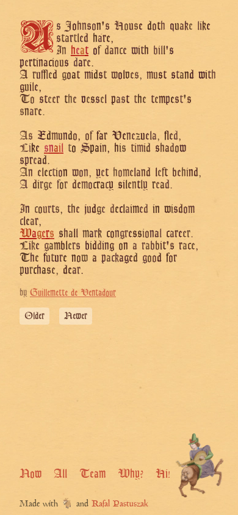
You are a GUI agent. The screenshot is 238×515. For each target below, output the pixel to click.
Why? (130, 473)
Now (30, 473)
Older (34, 316)
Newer (75, 316)
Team (92, 473)
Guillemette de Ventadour (73, 292)
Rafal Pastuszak (120, 504)
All (60, 473)
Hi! (163, 473)
